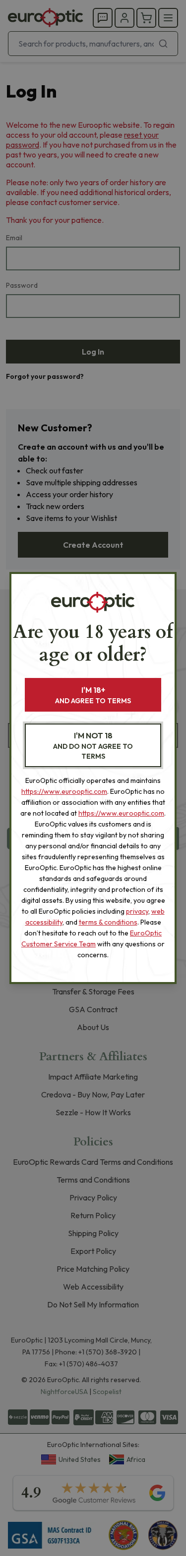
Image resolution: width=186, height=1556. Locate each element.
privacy (137, 911)
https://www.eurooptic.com (64, 791)
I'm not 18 (93, 745)
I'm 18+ (93, 695)
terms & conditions (108, 922)
